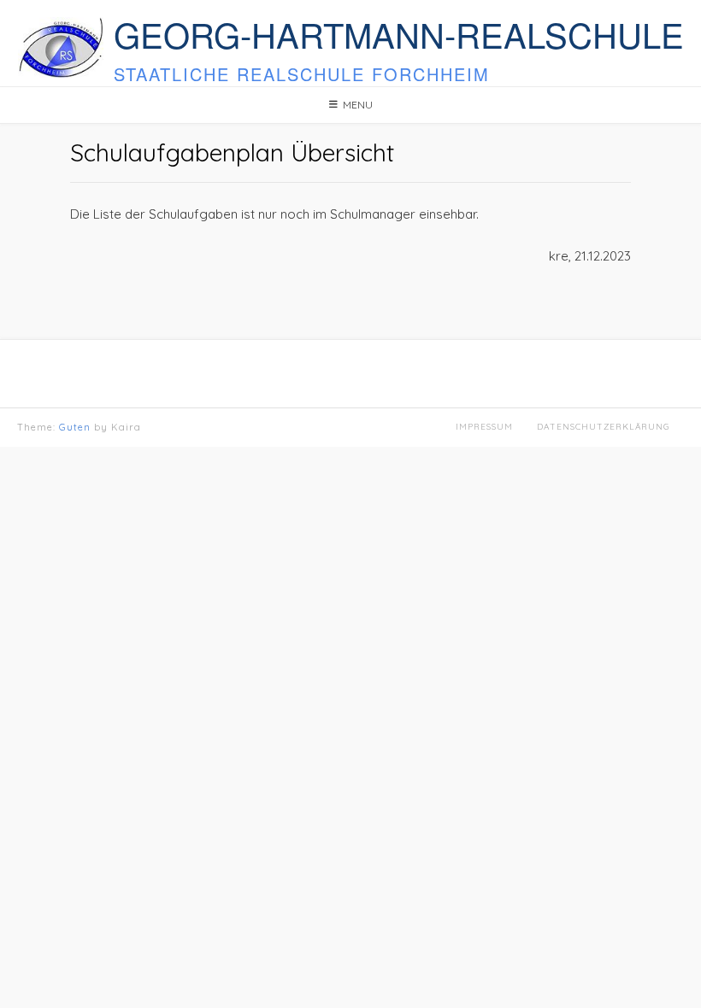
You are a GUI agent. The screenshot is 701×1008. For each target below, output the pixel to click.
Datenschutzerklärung (603, 426)
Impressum (484, 426)
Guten (75, 427)
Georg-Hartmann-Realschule (399, 34)
